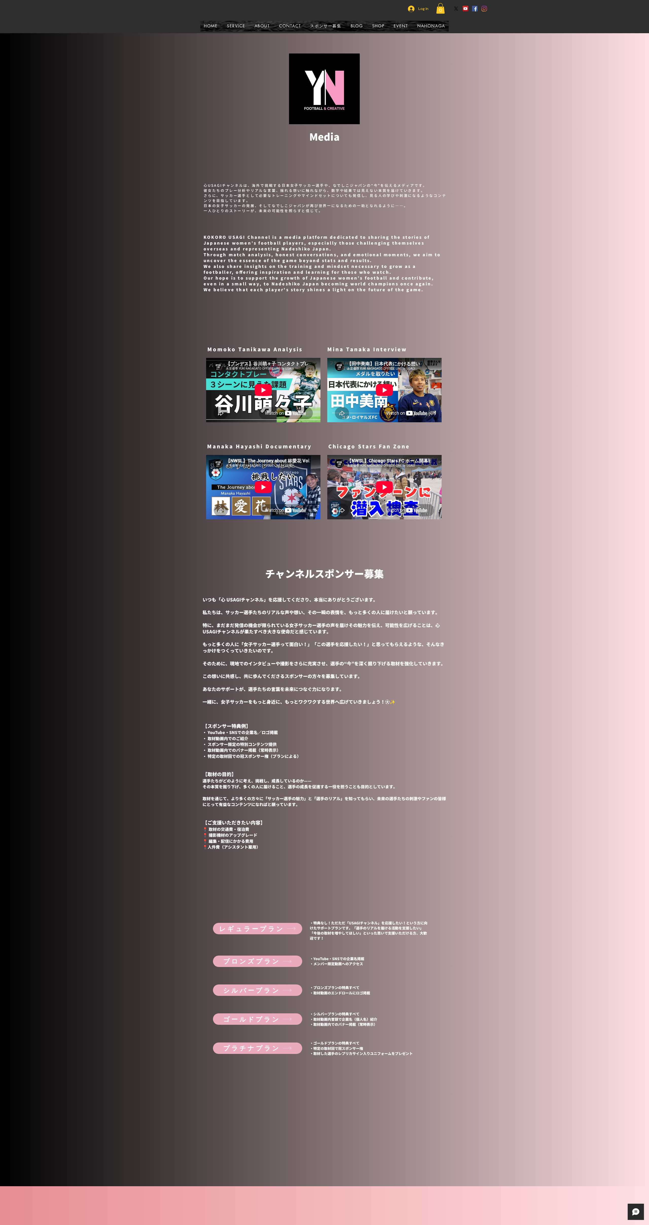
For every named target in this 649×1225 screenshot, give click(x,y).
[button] (440, 8)
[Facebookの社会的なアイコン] (475, 8)
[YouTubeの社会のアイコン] (465, 8)
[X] (456, 8)
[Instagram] (484, 8)
